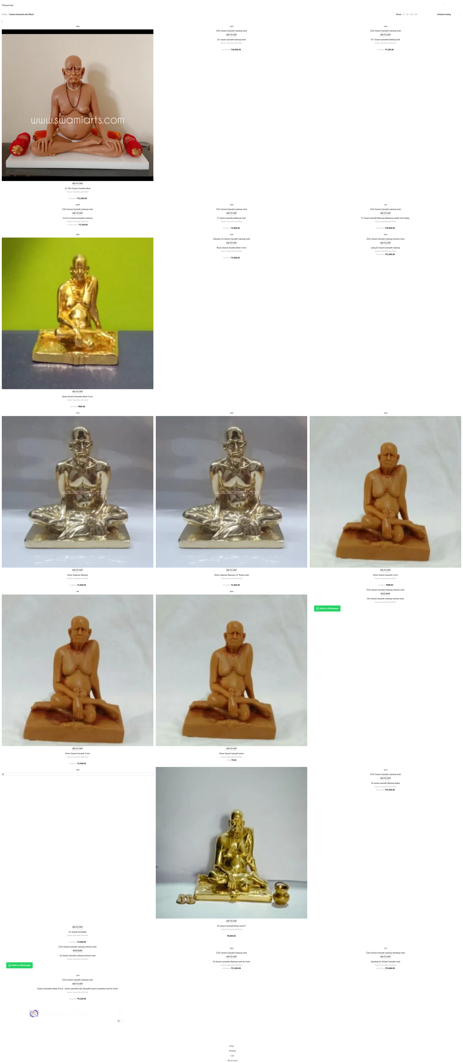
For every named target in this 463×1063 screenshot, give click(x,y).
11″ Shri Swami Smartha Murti (77, 188)
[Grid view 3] (427, 14)
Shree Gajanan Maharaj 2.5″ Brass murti (231, 575)
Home (4, 14)
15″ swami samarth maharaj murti (231, 40)
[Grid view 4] (432, 14)
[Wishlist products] (435, 5)
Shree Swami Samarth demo (231, 753)
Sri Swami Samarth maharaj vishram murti (77, 956)
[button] (77, 183)
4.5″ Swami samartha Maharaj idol (385, 40)
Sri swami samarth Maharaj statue (385, 783)
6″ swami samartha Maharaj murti (231, 218)
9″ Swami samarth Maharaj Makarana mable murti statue (385, 218)
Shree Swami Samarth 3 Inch (77, 753)
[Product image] (231, 30)
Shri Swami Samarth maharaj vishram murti (385, 599)
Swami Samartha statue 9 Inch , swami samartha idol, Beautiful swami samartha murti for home (77, 989)
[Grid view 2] (423, 14)
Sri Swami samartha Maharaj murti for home (231, 962)
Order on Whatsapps (328, 608)
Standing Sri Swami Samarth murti (385, 962)
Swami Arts (13, 1042)
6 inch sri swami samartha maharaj (77, 218)
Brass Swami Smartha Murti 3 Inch (231, 248)
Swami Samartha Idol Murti (77, 192)
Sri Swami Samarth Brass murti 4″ (231, 926)
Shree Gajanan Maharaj (77, 575)
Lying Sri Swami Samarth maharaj (385, 248)
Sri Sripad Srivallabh (77, 932)
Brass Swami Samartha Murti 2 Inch (77, 397)
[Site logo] (7, 5)
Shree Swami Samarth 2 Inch (385, 575)
